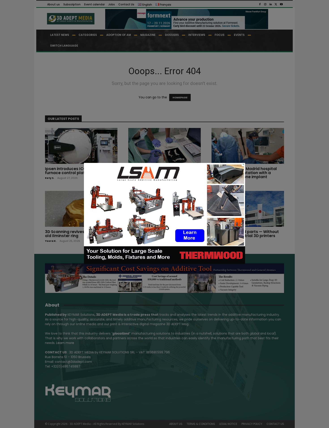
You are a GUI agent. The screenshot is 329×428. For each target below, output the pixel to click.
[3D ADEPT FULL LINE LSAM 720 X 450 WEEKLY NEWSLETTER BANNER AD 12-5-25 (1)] (164, 262)
